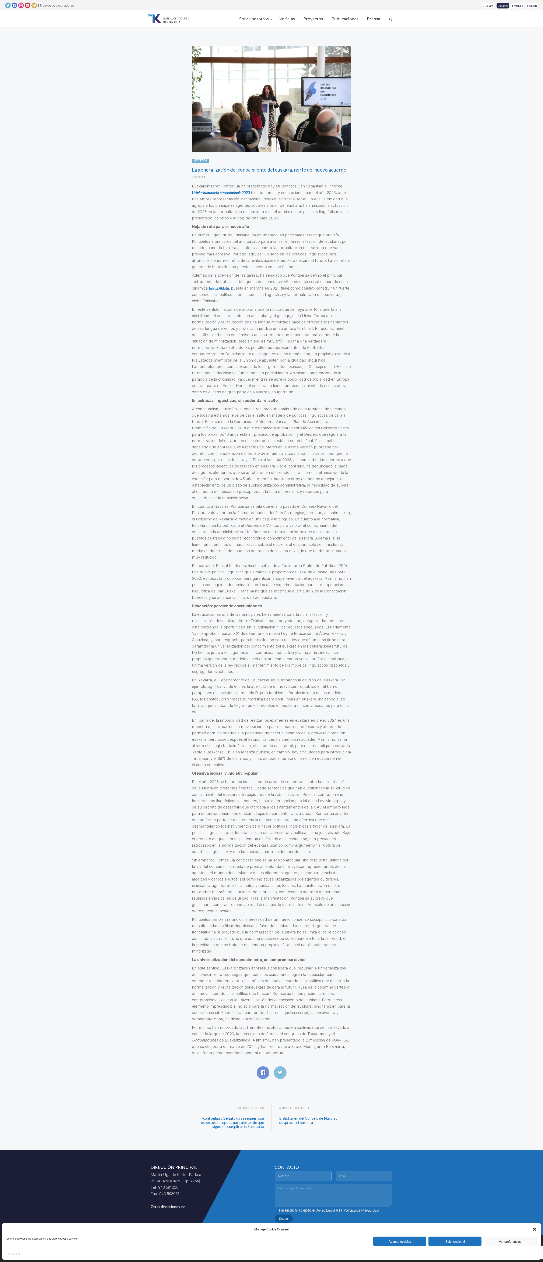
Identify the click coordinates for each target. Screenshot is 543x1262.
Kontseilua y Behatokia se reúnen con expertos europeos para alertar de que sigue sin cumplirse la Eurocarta (232, 1122)
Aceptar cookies (400, 1241)
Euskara (488, 5)
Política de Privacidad (361, 1210)
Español (503, 5)
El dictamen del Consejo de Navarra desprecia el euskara (308, 1120)
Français (517, 5)
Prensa (373, 18)
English (532, 5)
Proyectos (313, 18)
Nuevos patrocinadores (57, 5)
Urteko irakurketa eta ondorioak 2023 (221, 192)
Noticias (286, 18)
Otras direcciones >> (168, 1206)
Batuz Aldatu (219, 288)
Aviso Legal (14, 1253)
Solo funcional (455, 1241)
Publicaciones (345, 18)
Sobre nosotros (254, 18)
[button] (534, 1229)
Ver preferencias (510, 1241)
